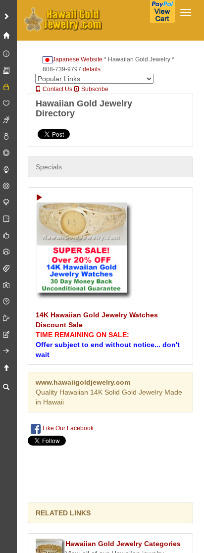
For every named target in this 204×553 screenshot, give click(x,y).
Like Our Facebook (67, 428)
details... (94, 69)
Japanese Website (77, 59)
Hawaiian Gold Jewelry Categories (123, 544)
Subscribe (94, 89)
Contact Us (56, 89)
